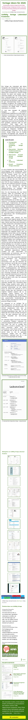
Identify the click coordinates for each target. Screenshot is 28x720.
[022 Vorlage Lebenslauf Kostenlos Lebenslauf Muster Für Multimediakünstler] (14, 486)
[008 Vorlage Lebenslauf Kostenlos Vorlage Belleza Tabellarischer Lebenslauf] (14, 539)
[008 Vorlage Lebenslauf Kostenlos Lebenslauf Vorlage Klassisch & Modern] (14, 560)
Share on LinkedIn (15, 597)
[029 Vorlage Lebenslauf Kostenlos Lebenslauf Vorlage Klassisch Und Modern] (14, 571)
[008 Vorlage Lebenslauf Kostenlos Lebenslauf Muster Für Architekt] (14, 582)
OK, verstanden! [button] (14, 717)
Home (3, 12)
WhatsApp (7, 597)
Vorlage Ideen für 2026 (14, 3)
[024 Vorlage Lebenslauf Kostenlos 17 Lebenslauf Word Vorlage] (14, 507)
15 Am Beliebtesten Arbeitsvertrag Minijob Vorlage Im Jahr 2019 (18, 693)
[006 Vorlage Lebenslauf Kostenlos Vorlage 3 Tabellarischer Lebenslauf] (14, 528)
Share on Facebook (7, 596)
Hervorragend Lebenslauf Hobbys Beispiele (19, 674)
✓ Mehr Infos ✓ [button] (17, 713)
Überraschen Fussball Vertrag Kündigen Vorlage (16, 156)
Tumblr (22, 597)
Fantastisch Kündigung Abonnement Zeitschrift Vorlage (19, 666)
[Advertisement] (14, 28)
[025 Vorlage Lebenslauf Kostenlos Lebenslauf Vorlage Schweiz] (14, 518)
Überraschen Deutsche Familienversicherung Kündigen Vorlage (16, 151)
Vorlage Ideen (7, 12)
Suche (24, 659)
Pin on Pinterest (16, 596)
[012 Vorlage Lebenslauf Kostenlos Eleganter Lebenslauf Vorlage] (14, 475)
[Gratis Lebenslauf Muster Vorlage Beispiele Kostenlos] (14, 53)
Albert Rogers (19, 600)
